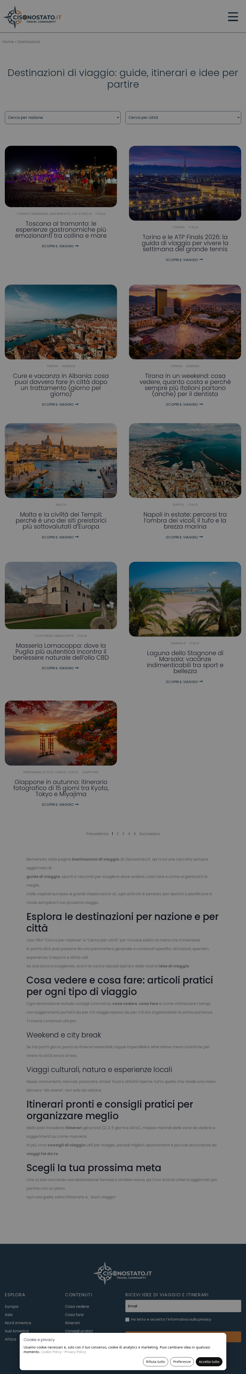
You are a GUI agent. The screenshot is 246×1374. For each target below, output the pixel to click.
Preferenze (182, 1361)
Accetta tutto (209, 1361)
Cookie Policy (51, 1351)
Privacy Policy (75, 1351)
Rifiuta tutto (155, 1361)
